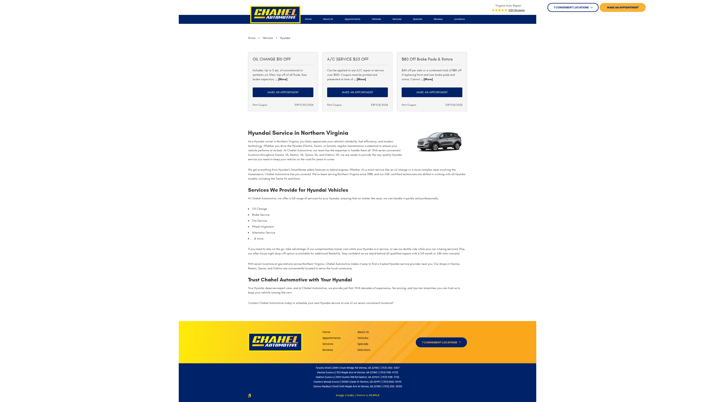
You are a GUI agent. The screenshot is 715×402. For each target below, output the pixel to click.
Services (397, 19)
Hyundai (285, 38)
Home (308, 19)
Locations (459, 19)
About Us (328, 19)
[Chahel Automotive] (275, 14)
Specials (417, 19)
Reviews (438, 19)
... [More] (280, 79)
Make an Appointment (283, 92)
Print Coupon (260, 104)
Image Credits (345, 395)
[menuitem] (308, 19)
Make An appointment (622, 7)
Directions (364, 350)
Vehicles (376, 19)
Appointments (352, 19)
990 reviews (517, 10)
